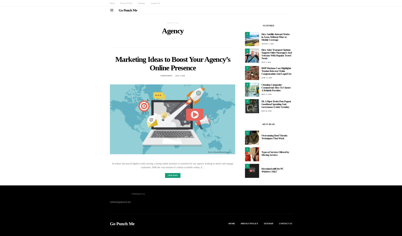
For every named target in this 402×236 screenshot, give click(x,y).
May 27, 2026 (266, 94)
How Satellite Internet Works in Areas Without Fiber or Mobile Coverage (275, 37)
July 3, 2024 (180, 76)
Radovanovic (166, 76)
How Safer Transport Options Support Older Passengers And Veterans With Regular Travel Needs (276, 54)
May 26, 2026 (266, 111)
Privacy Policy (126, 3)
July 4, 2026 (266, 62)
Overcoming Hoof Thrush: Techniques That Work (274, 137)
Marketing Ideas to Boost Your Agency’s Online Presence (172, 63)
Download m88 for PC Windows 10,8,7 (272, 170)
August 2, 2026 (267, 44)
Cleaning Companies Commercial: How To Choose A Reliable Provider (276, 87)
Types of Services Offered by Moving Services (275, 153)
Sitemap (141, 3)
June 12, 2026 (266, 78)
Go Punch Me (128, 10)
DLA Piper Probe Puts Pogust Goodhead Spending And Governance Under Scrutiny (276, 104)
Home (112, 3)
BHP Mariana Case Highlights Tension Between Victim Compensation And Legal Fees (276, 71)
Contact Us (155, 3)
